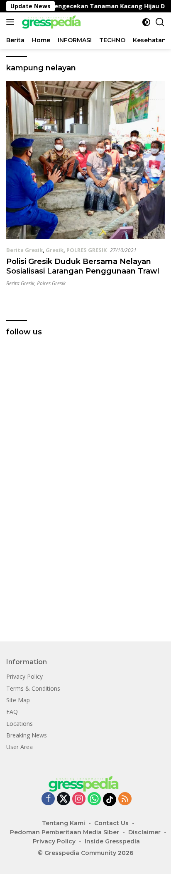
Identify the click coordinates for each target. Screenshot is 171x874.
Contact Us (111, 823)
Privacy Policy (24, 676)
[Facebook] (48, 799)
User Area (19, 747)
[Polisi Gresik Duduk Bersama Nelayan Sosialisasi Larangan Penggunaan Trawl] (85, 160)
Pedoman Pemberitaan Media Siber (64, 832)
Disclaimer (144, 832)
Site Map (18, 700)
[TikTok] (109, 799)
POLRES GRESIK (86, 250)
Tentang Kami (63, 823)
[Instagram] (79, 799)
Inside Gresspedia (112, 841)
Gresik (55, 250)
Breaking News (26, 735)
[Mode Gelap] (146, 22)
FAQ (12, 712)
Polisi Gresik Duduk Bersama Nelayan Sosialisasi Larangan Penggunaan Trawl (82, 266)
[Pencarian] (160, 22)
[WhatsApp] (94, 799)
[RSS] (125, 799)
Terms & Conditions (33, 688)
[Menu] (11, 22)
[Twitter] (63, 799)
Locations (19, 724)
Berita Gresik (24, 250)
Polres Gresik (51, 283)
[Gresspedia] (52, 22)
